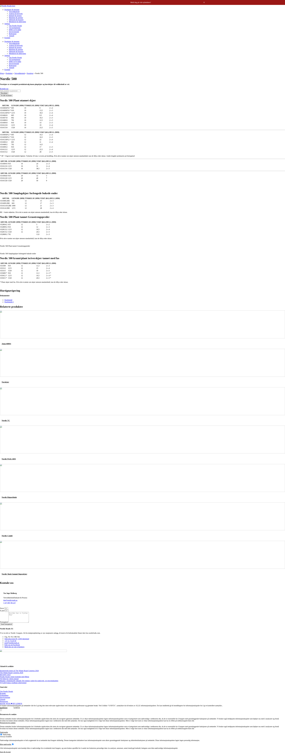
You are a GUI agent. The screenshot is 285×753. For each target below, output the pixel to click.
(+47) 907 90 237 (9, 603)
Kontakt (7, 38)
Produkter (9, 73)
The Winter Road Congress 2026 (11, 673)
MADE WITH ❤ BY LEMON (11, 704)
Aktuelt (11, 36)
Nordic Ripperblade (9, 497)
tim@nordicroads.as (10, 600)
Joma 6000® (6, 344)
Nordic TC (6, 420)
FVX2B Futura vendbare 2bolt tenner (13, 683)
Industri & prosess (15, 16)
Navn (2, 608)
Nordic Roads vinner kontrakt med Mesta (14, 677)
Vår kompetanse (14, 28)
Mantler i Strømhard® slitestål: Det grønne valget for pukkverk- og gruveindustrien (29, 681)
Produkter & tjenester (11, 10)
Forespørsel (4, 622)
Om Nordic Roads (15, 26)
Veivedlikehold (14, 12)
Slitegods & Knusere (16, 20)
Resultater (4, 93)
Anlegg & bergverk (16, 14)
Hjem (2, 73)
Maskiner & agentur (16, 18)
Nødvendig (7, 735)
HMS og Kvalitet (15, 30)
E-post (2, 611)
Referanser (12, 34)
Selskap (7, 24)
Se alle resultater (6, 95)
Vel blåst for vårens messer (9, 679)
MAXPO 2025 (5, 675)
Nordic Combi (7, 536)
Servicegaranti (14, 32)
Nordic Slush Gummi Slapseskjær (14, 574)
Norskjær (30, 73)
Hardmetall (8, 300)
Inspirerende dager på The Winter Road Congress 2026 (19, 671)
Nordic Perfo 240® (9, 459)
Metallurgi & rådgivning (17, 22)
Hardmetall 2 (9, 302)
